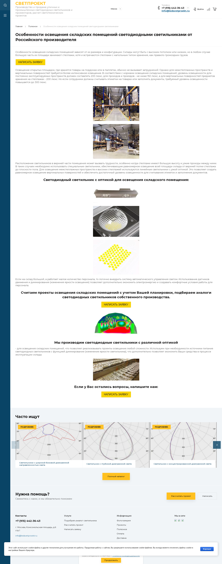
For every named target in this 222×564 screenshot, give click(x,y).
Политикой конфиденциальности (126, 556)
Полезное (33, 26)
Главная (18, 26)
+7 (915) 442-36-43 (173, 8)
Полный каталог (116, 476)
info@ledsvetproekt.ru (176, 10)
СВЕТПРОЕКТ (30, 3)
